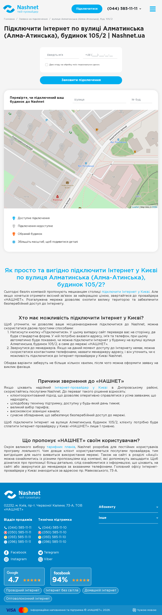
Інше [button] (102, 517)
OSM (154, 206)
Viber (48, 559)
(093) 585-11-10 (53, 537)
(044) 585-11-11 (19, 527)
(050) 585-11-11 (19, 532)
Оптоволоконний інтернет (28, 598)
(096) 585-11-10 (53, 541)
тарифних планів (61, 447)
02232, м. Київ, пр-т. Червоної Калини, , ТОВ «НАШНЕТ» (43, 507)
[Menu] (152, 9)
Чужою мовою (146, 610)
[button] (128, 508)
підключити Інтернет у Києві (126, 291)
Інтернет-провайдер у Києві (81, 387)
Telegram (51, 552)
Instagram (19, 559)
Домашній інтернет (100, 590)
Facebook (18, 552)
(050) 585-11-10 (53, 532)
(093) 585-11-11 (19, 537)
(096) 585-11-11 (19, 541)
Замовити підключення (81, 80)
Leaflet (135, 206)
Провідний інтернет (23, 590)
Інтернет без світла (62, 590)
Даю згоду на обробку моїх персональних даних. (74, 65)
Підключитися (87, 9)
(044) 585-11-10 (54, 527)
